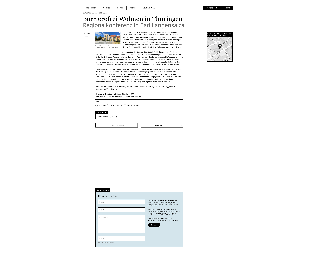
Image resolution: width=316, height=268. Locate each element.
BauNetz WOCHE (150, 8)
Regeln (175, 220)
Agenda (133, 8)
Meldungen (91, 8)
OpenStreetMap (228, 60)
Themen (119, 8)
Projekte (106, 8)
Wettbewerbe (212, 8)
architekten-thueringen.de (106, 117)
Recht (227, 8)
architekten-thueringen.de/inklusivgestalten (122, 96)
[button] (220, 46)
